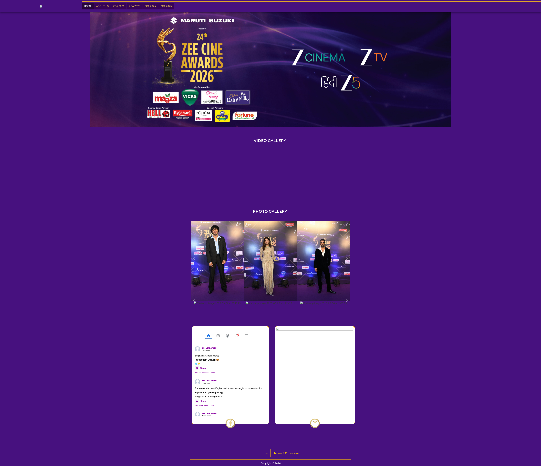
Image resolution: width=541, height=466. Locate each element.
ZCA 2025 (134, 6)
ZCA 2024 (150, 6)
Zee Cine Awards (210, 348)
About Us (102, 6)
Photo (203, 368)
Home (88, 6)
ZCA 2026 (118, 6)
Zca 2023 (166, 6)
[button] (194, 259)
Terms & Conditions (286, 453)
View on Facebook (202, 373)
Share (213, 373)
